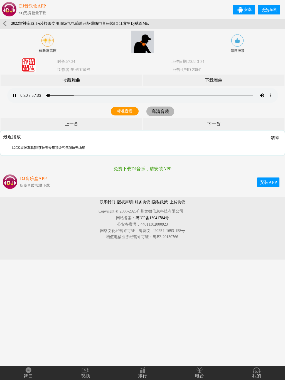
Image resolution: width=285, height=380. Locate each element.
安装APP (268, 182)
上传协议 (177, 202)
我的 (256, 375)
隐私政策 (160, 202)
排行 (142, 375)
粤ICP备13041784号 (152, 218)
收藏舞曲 (71, 80)
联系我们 (107, 202)
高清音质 (160, 111)
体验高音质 (47, 43)
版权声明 (125, 202)
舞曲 (28, 375)
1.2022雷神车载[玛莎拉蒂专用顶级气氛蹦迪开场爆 (48, 148)
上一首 (71, 124)
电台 (199, 375)
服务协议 (142, 202)
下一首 (213, 124)
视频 (85, 375)
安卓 (248, 10)
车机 (273, 10)
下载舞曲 (214, 80)
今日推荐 (237, 43)
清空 (275, 138)
